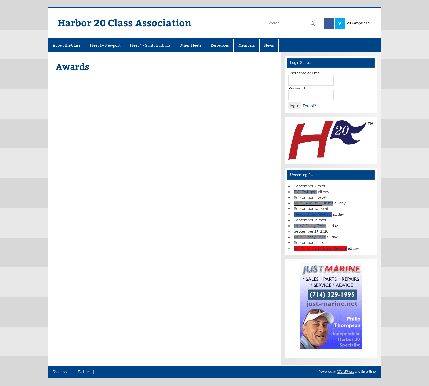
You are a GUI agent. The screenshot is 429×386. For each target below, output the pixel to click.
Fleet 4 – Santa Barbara (150, 45)
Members (246, 45)
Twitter (83, 372)
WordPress (345, 371)
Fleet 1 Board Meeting (313, 214)
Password (296, 88)
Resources (220, 45)
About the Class (66, 45)
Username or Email (304, 73)
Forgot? (309, 106)
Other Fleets (190, 45)
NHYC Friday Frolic (310, 226)
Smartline (368, 371)
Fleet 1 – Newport (105, 45)
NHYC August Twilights (313, 203)
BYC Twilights (305, 192)
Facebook (60, 372)
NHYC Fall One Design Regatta (320, 248)
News (269, 45)
